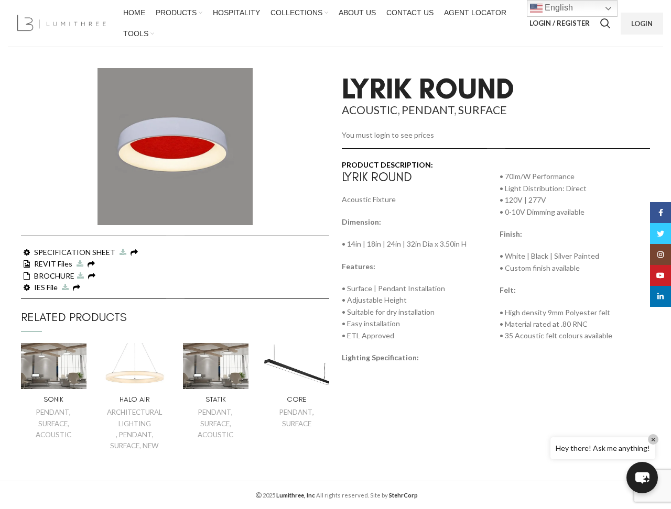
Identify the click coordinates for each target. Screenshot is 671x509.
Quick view (79, 360)
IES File (46, 287)
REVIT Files (54, 263)
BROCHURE (54, 275)
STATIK (215, 399)
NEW (151, 445)
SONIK (53, 399)
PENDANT (52, 412)
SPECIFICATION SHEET (75, 252)
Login (642, 23)
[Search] (605, 23)
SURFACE (53, 423)
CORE (297, 399)
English (558, 7)
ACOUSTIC (53, 434)
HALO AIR (134, 399)
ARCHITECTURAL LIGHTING (134, 417)
